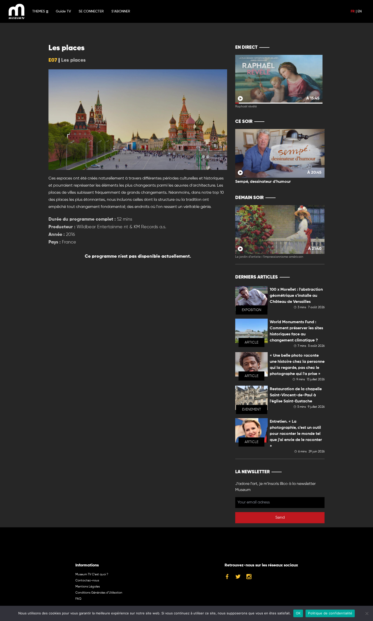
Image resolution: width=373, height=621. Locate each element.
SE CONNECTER (91, 11)
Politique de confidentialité (330, 613)
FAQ (78, 598)
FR (353, 11)
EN (360, 11)
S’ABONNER (120, 11)
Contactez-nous (87, 580)
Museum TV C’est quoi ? (91, 574)
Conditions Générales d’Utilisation (98, 592)
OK (298, 613)
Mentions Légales (87, 586)
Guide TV (63, 11)
